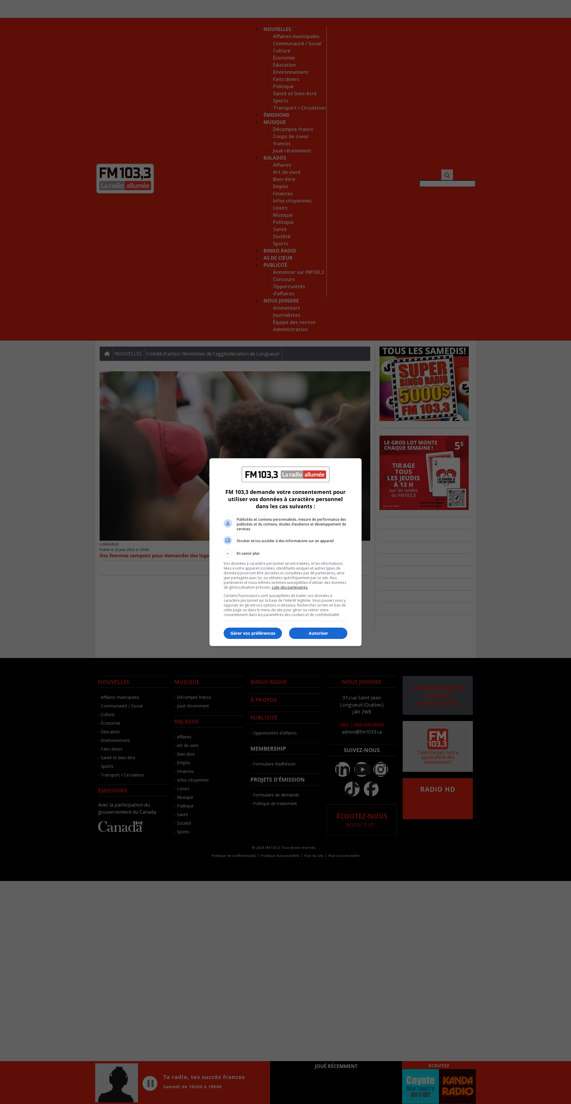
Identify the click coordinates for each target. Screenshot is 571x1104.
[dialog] (285, 552)
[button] (285, 553)
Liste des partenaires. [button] (290, 587)
